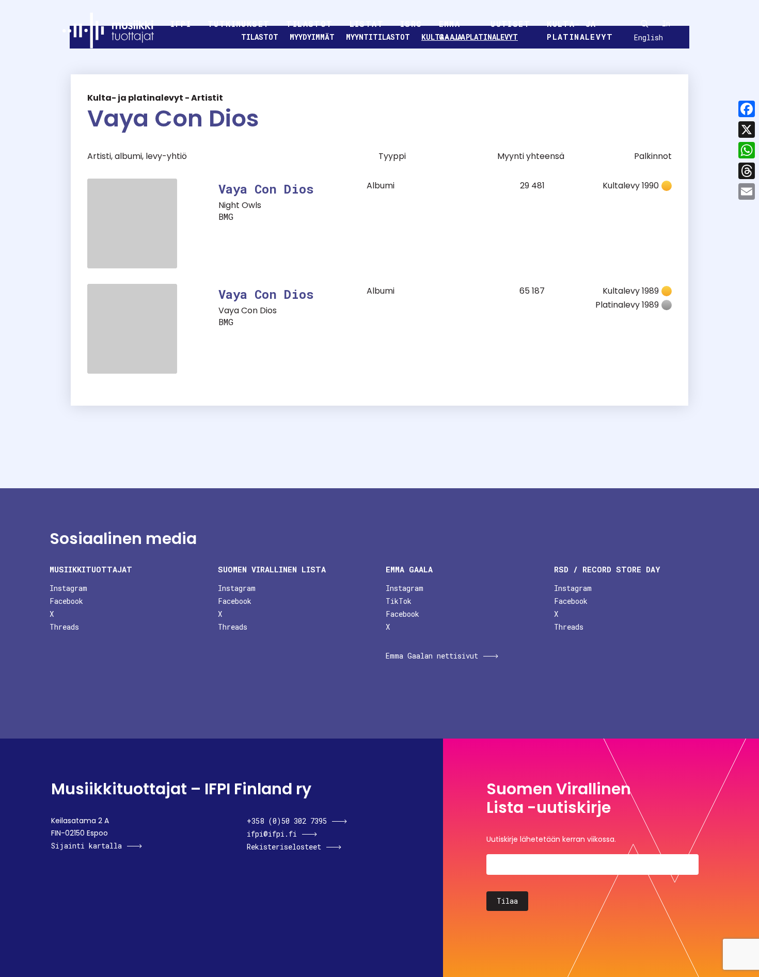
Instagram (68, 588)
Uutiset (510, 24)
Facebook (66, 601)
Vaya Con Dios (266, 189)
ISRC (411, 24)
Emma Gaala (452, 30)
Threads (64, 627)
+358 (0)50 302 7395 (287, 821)
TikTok (399, 601)
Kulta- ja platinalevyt (580, 30)
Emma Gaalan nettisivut (432, 656)
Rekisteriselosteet (284, 847)
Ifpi (180, 24)
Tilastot (309, 24)
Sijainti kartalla (86, 846)
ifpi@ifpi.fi (272, 834)
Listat (367, 24)
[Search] (644, 23)
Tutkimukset (239, 24)
